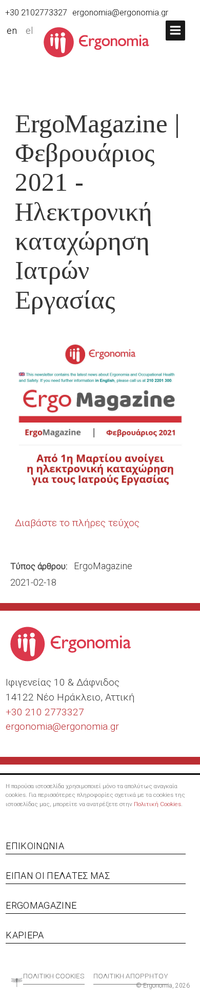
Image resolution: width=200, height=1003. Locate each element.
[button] (175, 31)
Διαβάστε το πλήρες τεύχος (77, 523)
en (12, 30)
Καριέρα (25, 935)
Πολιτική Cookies (157, 804)
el (29, 30)
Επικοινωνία (35, 845)
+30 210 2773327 (45, 712)
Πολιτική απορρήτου (130, 976)
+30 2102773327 (36, 12)
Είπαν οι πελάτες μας (58, 875)
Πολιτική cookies (54, 976)
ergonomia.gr (90, 726)
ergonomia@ (33, 726)
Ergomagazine (41, 905)
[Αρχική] (100, 41)
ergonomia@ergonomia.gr (120, 12)
